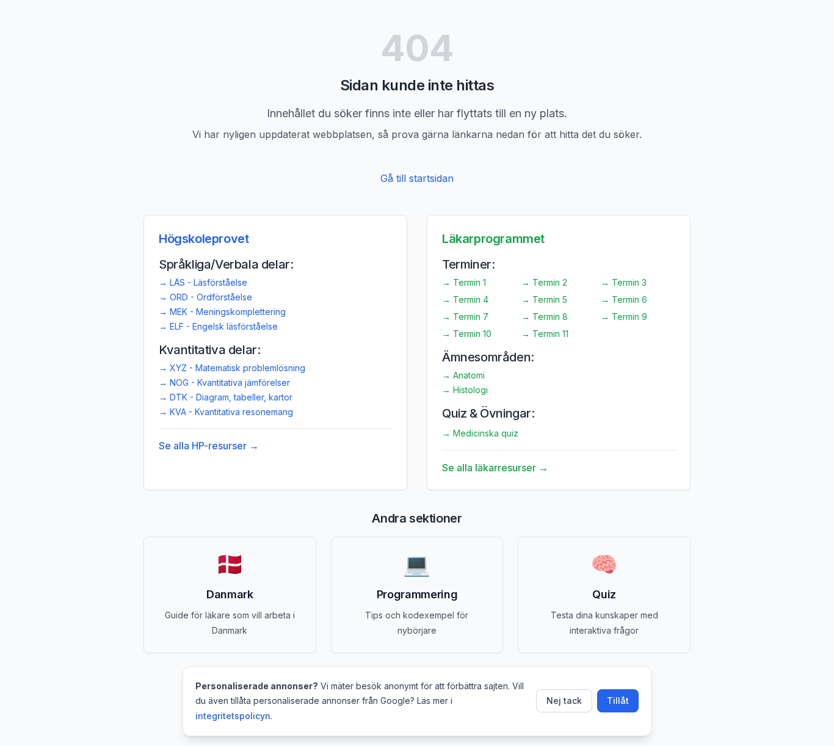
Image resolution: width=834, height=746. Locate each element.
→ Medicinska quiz (480, 433)
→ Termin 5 (544, 299)
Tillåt (618, 700)
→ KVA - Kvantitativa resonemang (226, 412)
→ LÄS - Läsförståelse (203, 282)
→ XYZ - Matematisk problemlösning (232, 368)
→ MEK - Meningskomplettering (222, 311)
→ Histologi (465, 390)
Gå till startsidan (417, 178)
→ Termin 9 (624, 316)
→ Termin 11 (544, 333)
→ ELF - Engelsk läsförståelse (218, 326)
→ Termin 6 (624, 299)
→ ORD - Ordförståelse (205, 297)
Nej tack (564, 700)
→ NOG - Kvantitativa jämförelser (224, 382)
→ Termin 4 (465, 299)
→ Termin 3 (624, 282)
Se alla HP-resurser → (209, 446)
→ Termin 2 (544, 282)
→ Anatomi (463, 375)
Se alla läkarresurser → (495, 468)
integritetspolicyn (232, 716)
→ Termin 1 (464, 282)
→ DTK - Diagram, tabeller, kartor (225, 397)
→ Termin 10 (466, 333)
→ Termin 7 (465, 316)
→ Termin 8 (544, 316)
